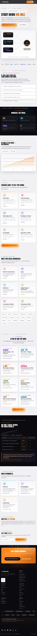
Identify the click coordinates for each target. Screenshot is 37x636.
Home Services (3, 587)
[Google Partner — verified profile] (3, 580)
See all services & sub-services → (10, 245)
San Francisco (21, 594)
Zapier (27, 611)
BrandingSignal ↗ (4, 601)
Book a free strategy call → (9, 24)
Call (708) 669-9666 (27, 558)
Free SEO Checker (22, 606)
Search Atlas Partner (6, 611)
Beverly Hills (21, 592)
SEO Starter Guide (25, 521)
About (20, 599)
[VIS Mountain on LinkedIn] (7, 630)
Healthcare (3, 585)
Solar (9, 320)
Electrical (4, 320)
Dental (9, 314)
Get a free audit (22, 24)
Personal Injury (4, 317)
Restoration (29, 320)
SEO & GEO (21, 572)
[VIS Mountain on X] (13, 630)
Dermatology (15, 314)
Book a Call (30, 1)
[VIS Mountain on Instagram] (5, 630)
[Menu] (35, 2)
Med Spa (3, 314)
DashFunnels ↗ (3, 603)
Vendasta (21, 611)
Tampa (20, 595)
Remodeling (15, 320)
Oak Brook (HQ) (21, 585)
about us (30, 523)
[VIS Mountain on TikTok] (16, 630)
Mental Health (23, 314)
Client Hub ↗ (21, 608)
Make (32, 611)
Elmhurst (20, 587)
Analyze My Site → (21, 539)
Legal (2, 589)
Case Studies (21, 601)
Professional (3, 594)
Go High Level (14, 611)
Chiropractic (30, 314)
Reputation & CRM (22, 580)
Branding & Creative (22, 577)
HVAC (18, 317)
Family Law (12, 317)
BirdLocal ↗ (3, 599)
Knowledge (21, 604)
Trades (2, 590)
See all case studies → (18, 409)
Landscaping (22, 320)
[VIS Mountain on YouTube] (10, 630)
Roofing (23, 317)
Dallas (20, 590)
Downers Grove (21, 589)
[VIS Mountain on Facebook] (2, 630)
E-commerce (4, 323)
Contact (20, 603)
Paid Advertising (21, 574)
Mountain (4, 2)
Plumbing (28, 317)
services (25, 523)
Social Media (21, 579)
